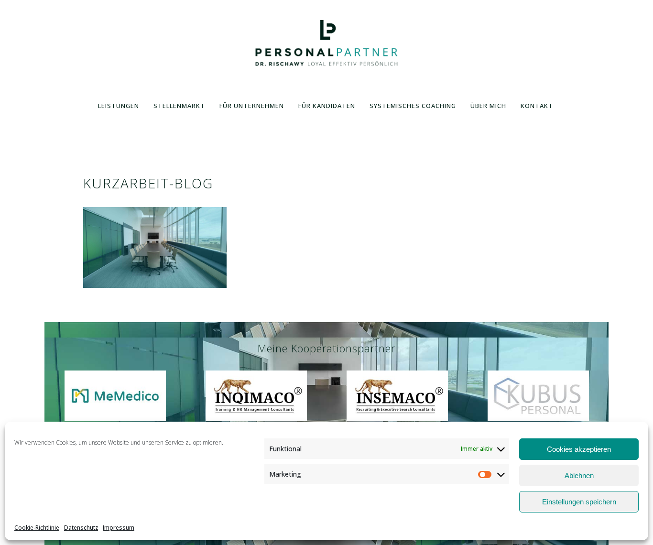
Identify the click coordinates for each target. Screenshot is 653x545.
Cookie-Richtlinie (36, 527)
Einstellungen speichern (579, 502)
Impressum (118, 527)
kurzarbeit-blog (148, 183)
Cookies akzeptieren (579, 449)
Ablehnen (579, 475)
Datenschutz (81, 527)
